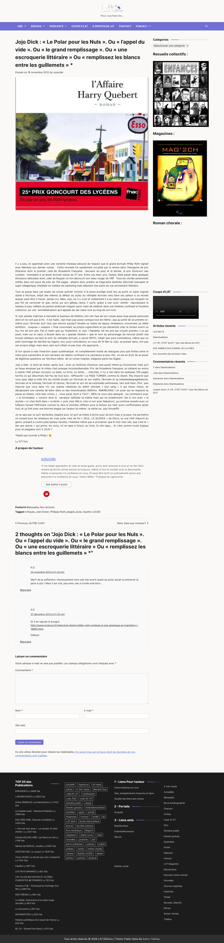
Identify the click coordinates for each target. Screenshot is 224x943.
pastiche (83, 839)
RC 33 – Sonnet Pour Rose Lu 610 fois (34, 928)
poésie (101, 844)
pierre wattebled (74, 844)
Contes (167, 814)
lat (103, 816)
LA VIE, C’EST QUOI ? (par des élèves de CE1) (176, 342)
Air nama (96, 784)
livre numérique (73, 830)
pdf (93, 839)
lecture (69, 825)
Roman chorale (171, 913)
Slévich (117, 837)
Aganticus (83, 784)
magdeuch (71, 835)
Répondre (25, 589)
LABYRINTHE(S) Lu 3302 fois (30, 796)
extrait (91, 812)
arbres (69, 789)
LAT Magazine (171, 864)
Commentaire (24, 670)
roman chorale (95, 848)
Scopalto (118, 812)
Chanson (168, 808)
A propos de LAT (103, 26)
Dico (166, 825)
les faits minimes (85, 825)
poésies (70, 848)
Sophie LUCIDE (92, 511)
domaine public (73, 803)
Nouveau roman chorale (176, 875)
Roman (167, 908)
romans (69, 853)
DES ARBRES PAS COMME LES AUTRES (173, 348)
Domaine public (171, 830)
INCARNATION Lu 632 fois (28, 914)
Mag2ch (89, 830)
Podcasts (56, 26)
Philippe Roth (58, 511)
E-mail (88, 710)
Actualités (169, 792)
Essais (167, 847)
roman (81, 848)
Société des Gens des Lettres (129, 798)
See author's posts (56, 484)
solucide (58, 72)
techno (69, 858)
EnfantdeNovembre (124, 831)
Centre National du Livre (126, 787)
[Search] (206, 26)
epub (81, 812)
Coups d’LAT (79, 26)
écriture (92, 858)
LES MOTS (158, 331)
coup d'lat (71, 798)
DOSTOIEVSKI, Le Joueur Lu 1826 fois (34, 851)
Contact (125, 26)
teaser (100, 853)
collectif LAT (72, 794)
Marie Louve (87, 835)
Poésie (167, 897)
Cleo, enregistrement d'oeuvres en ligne (134, 793)
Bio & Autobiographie (174, 803)
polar (79, 511)
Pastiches (168, 891)
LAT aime (70, 821)
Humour (85, 816)
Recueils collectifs (172, 902)
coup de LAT (86, 798)
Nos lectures (47, 507)
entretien (70, 812)
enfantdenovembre (95, 807)
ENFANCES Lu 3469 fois (27, 791)
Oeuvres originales (173, 886)
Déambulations (160, 337)
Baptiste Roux (121, 825)
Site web (20, 725)
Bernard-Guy (100, 789)
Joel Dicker (42, 511)
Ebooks (36, 26)
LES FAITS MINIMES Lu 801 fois (31, 871)
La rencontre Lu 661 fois (27, 909)
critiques (30, 511)
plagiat (71, 511)
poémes (90, 844)
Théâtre (168, 919)
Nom (19, 710)
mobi (99, 835)
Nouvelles (169, 880)
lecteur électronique (89, 821)
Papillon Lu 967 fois (25, 866)
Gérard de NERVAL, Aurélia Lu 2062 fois (35, 846)
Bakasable (33, 507)
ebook (88, 803)
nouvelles (70, 839)
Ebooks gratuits (74, 807)
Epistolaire (169, 841)
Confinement (88, 794)
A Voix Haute (82, 789)
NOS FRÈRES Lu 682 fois (28, 894)
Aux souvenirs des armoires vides (169, 354)
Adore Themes (151, 938)
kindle (95, 816)
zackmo (81, 858)
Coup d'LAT (170, 819)
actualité (70, 784)
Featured (168, 853)
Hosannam (71, 816)
